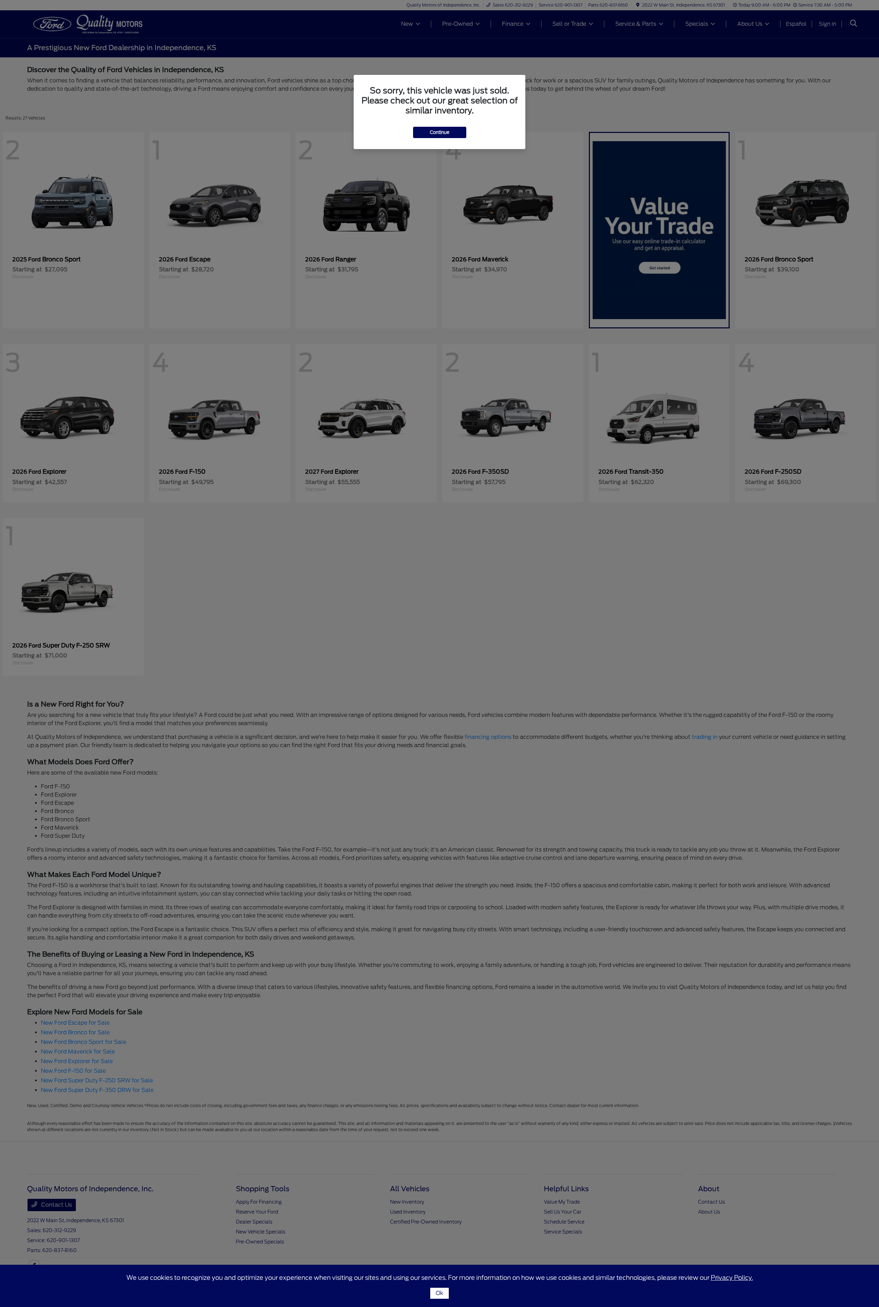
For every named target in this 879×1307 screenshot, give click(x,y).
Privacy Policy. (732, 1277)
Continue (439, 132)
